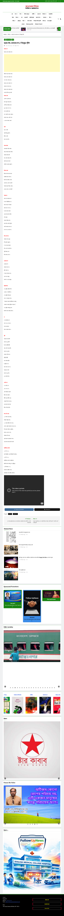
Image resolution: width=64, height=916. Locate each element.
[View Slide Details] (32, 646)
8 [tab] (26, 687)
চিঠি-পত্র (44, 20)
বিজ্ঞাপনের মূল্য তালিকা (29, 24)
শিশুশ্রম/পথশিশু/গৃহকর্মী (37, 20)
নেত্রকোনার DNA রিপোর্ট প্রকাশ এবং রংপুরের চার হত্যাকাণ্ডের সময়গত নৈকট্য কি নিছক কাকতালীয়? (45, 1)
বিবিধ (50, 17)
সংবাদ (15, 13)
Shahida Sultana (20, 661)
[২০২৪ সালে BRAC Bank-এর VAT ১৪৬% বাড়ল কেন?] (47, 29)
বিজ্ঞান (13, 17)
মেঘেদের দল (15, 514)
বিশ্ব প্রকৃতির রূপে (22, 570)
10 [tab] (31, 687)
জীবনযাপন (44, 13)
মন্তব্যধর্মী (26, 17)
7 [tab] (24, 687)
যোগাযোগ (23, 24)
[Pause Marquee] (59, 29)
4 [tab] (17, 687)
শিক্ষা (20, 13)
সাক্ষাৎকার (44, 17)
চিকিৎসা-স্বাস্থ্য (26, 13)
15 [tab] (42, 687)
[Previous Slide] (58, 1)
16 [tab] (45, 687)
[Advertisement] (32, 63)
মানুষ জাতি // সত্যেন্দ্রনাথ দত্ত (24, 532)
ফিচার (23, 20)
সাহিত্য (13, 20)
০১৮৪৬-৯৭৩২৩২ (9, 900)
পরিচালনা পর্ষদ (47, 899)
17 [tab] (47, 687)
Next (59, 778)
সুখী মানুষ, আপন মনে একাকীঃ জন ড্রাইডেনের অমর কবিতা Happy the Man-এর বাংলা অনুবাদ (36, 557)
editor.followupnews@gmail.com (13, 902)
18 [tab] (49, 687)
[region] (32, 658)
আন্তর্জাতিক (50, 13)
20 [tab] (54, 687)
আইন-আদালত (29, 20)
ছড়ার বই (10, 514)
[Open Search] (58, 18)
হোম (12, 13)
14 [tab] (40, 687)
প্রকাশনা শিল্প (38, 17)
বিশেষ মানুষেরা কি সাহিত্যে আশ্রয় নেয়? (26, 544)
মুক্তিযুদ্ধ (19, 20)
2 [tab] (12, 687)
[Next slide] (60, 1)
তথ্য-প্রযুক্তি (49, 20)
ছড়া (4, 39)
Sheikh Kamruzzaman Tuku (10, 822)
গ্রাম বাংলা (39, 13)
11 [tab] (33, 687)
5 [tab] (19, 687)
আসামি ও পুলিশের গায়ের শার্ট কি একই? (37, 28)
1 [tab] (10, 687)
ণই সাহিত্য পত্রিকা (8, 777)
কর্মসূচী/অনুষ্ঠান (31, 17)
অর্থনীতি (33, 13)
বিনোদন (17, 17)
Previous (5, 778)
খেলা (21, 17)
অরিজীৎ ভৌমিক (20, 667)
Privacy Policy (38, 24)
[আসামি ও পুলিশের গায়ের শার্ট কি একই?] (27, 29)
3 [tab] (32, 824)
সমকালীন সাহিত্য (8, 39)
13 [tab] (38, 687)
